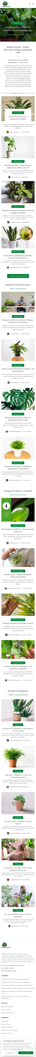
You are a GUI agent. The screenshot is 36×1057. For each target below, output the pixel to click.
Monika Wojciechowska (7, 1012)
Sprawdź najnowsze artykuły (18, 276)
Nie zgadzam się (10, 1052)
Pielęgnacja (18, 724)
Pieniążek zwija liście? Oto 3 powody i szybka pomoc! (16, 982)
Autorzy (4, 1003)
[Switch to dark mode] (29, 4)
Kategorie (5, 1017)
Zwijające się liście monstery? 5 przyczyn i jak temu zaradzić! (17, 988)
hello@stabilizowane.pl (10, 971)
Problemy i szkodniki (18, 525)
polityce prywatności (18, 1049)
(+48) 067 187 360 (8, 968)
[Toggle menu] (33, 4)
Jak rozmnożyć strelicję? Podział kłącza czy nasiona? (15, 979)
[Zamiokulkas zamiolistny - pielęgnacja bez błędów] (18, 108)
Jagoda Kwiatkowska (7, 1006)
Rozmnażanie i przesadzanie (9, 1030)
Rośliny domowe (18, 23)
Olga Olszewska (5, 1009)
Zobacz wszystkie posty (18, 289)
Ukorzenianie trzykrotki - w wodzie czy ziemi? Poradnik (16, 985)
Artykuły (4, 975)
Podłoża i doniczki (6, 1033)
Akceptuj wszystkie (25, 1052)
